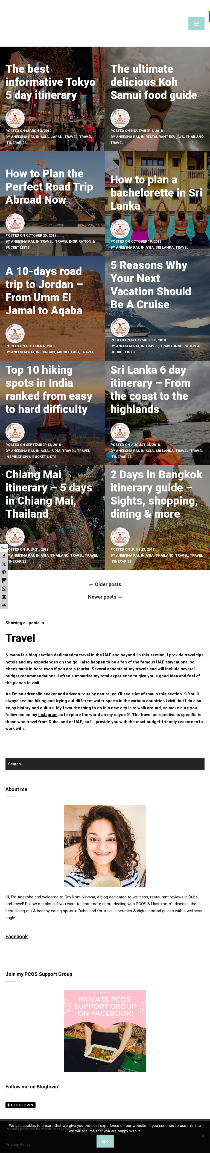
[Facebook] (4, 556)
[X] (4, 564)
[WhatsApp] (4, 589)
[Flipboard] (4, 580)
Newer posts (105, 597)
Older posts (105, 584)
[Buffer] (4, 597)
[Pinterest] (4, 572)
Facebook (16, 936)
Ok (105, 1141)
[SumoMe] (4, 605)
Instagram (47, 714)
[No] (203, 1136)
